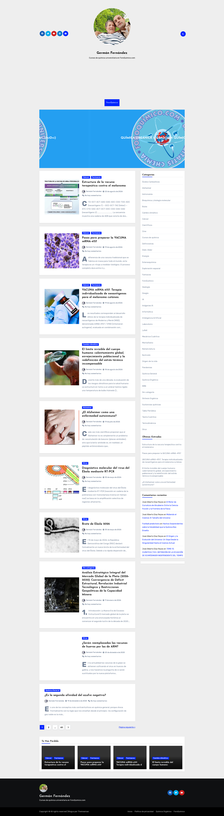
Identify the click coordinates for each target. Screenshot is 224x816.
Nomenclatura (148, 349)
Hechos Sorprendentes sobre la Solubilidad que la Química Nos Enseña (162, 527)
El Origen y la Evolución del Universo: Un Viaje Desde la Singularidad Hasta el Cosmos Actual (160, 539)
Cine (144, 231)
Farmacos (96, 177)
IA (143, 299)
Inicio (130, 811)
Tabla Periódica (149, 411)
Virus (85, 463)
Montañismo (147, 343)
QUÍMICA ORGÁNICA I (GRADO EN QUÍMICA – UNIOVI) (112, 138)
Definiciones (148, 244)
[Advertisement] (112, 79)
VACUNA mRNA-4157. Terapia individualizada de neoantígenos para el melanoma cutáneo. (104, 294)
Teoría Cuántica (149, 417)
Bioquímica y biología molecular (156, 200)
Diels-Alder (147, 250)
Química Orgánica (150, 380)
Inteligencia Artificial (151, 318)
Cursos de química (150, 237)
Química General (52, 690)
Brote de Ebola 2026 (96, 524)
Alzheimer (87, 408)
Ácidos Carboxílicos (151, 182)
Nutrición (146, 355)
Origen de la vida (149, 361)
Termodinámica (149, 423)
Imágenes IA (147, 305)
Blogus (71, 811)
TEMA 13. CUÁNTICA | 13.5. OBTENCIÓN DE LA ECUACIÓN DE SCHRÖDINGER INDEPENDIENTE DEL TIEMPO (162, 552)
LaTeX (144, 330)
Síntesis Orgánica (150, 398)
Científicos (147, 225)
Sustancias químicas (151, 405)
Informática (147, 312)
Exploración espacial (151, 268)
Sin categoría (88, 568)
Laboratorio (147, 324)
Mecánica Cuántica (150, 336)
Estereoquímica (149, 262)
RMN (144, 386)
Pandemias (147, 367)
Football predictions (151, 524)
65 (61, 727)
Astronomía (147, 194)
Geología (146, 287)
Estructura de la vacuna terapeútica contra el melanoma (57, 764)
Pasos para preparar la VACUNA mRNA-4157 (161, 453)
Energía (145, 256)
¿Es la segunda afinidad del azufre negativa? (75, 695)
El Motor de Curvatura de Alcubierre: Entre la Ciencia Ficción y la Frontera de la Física (160, 505)
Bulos (144, 206)
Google (145, 293)
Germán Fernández (112, 53)
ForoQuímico (112, 103)
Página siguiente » (127, 727)
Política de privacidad (144, 811)
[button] (181, 138)
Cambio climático (90, 344)
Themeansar (83, 811)
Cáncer (86, 177)
